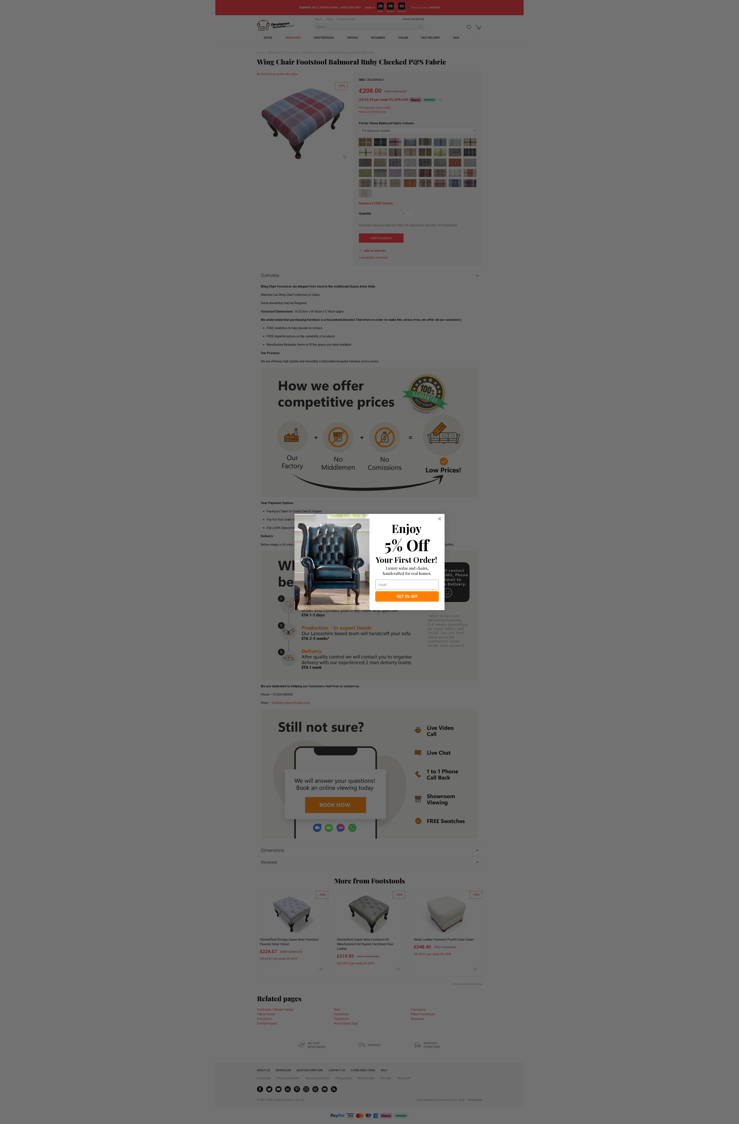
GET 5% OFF (407, 596)
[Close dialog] (439, 518)
